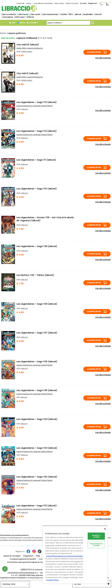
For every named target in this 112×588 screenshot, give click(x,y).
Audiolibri (88, 14)
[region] (75, 555)
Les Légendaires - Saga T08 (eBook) (36, 303)
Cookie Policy (52, 580)
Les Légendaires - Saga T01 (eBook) (36, 505)
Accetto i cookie (96, 536)
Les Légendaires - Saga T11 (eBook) (36, 159)
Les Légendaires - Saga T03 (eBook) (36, 448)
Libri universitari (50, 14)
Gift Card (19, 17)
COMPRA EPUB (94, 52)
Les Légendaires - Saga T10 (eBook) (36, 188)
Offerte (30, 17)
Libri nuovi (23, 14)
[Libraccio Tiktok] (40, 553)
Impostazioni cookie (96, 544)
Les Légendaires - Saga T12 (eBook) (36, 131)
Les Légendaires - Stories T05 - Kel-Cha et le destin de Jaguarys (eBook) (45, 219)
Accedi (83, 3)
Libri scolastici (9, 14)
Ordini (28, 3)
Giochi (98, 14)
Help (38, 556)
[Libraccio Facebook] (28, 553)
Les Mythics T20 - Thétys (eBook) (35, 275)
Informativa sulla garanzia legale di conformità (28, 562)
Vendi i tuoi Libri (72, 3)
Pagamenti (28, 556)
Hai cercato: (8, 38)
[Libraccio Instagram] (34, 553)
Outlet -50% (67, 14)
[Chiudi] (105, 529)
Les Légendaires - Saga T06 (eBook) (36, 361)
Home (3, 33)
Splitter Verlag (26, 51)
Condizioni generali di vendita (23, 559)
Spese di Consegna (12, 556)
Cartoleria (7, 17)
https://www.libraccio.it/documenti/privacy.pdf (69, 556)
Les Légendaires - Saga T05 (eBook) (36, 390)
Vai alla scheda (103, 58)
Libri (13, 22)
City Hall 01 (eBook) (27, 73)
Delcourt (24, 109)
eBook (78, 14)
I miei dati (20, 3)
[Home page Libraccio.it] (19, 11)
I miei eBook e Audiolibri (43, 3)
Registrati (92, 3)
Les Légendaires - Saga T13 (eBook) (36, 102)
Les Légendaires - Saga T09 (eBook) (36, 246)
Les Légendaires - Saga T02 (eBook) (36, 476)
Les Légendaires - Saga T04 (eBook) (36, 419)
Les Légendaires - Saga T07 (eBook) (36, 332)
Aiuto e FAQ (59, 3)
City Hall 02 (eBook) (27, 44)
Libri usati (35, 14)
